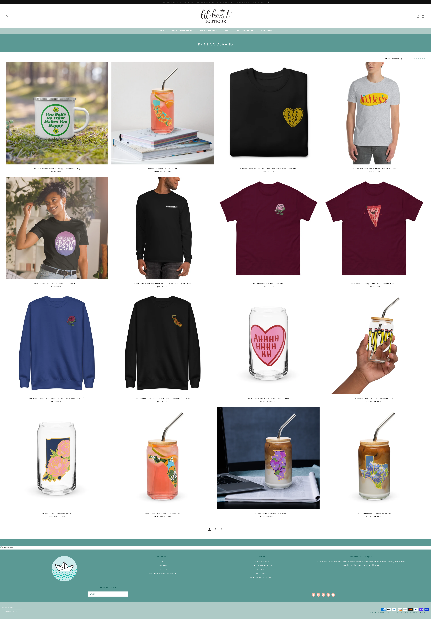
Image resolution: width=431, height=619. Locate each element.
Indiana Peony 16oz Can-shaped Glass (57, 513)
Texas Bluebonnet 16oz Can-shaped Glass (374, 513)
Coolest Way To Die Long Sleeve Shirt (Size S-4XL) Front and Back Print (162, 283)
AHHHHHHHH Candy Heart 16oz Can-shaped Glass (268, 398)
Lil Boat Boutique (386, 612)
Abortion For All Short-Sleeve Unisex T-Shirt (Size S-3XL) (56, 283)
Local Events (262, 574)
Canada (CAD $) (11, 612)
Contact (163, 566)
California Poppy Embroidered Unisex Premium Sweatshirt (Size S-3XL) (163, 398)
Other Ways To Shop (262, 566)
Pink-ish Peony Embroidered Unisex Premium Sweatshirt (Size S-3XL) (56, 398)
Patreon (163, 570)
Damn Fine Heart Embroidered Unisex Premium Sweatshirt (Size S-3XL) (268, 169)
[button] (6, 16)
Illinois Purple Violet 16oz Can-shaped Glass (268, 513)
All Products (262, 562)
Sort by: (387, 58)
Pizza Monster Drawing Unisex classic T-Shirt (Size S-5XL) (374, 283)
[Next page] (221, 528)
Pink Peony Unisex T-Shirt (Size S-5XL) (268, 283)
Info (163, 562)
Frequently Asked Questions (163, 574)
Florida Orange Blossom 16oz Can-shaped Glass (162, 513)
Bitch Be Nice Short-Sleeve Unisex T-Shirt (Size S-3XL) (374, 169)
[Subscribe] (124, 594)
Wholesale (262, 570)
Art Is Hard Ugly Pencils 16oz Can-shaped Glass (374, 398)
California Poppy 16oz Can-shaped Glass (162, 169)
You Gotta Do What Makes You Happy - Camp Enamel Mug (56, 169)
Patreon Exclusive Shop (262, 577)
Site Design (402, 612)
